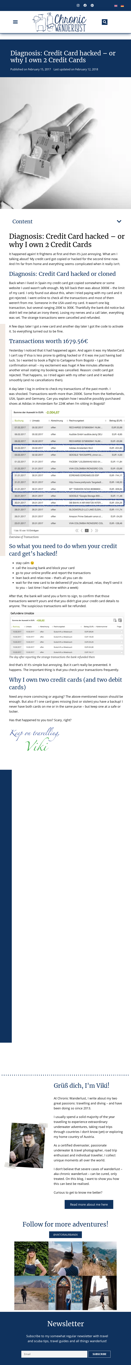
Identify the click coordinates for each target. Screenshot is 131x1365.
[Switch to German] (122, 5)
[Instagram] (78, 5)
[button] (15, 22)
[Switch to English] (116, 5)
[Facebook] (85, 5)
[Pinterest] (92, 5)
